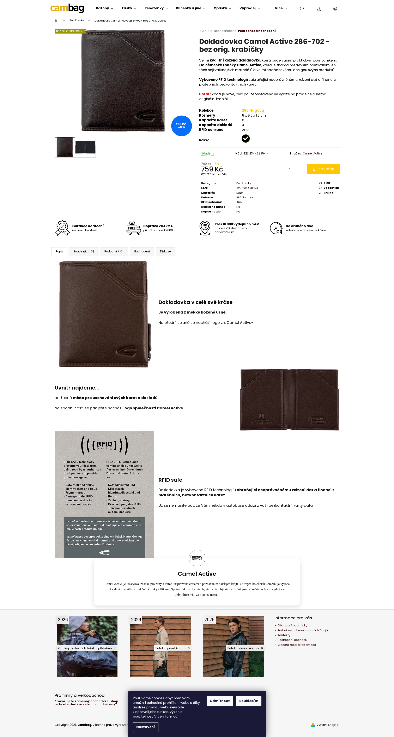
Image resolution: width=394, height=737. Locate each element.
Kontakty (284, 635)
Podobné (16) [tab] (114, 251)
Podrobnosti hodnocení (257, 31)
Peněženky (243, 183)
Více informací (166, 716)
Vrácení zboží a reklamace (297, 645)
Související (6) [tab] (83, 251)
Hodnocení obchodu (292, 640)
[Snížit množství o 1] (280, 169)
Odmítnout (220, 700)
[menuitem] (104, 8)
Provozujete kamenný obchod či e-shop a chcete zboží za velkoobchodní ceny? (86, 703)
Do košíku (326, 169)
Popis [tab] (59, 251)
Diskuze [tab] (165, 251)
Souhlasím (248, 700)
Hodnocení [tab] (142, 251)
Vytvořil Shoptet (328, 725)
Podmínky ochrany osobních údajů (303, 630)
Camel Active (312, 153)
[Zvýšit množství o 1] (300, 169)
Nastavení (145, 727)
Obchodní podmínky (292, 625)
